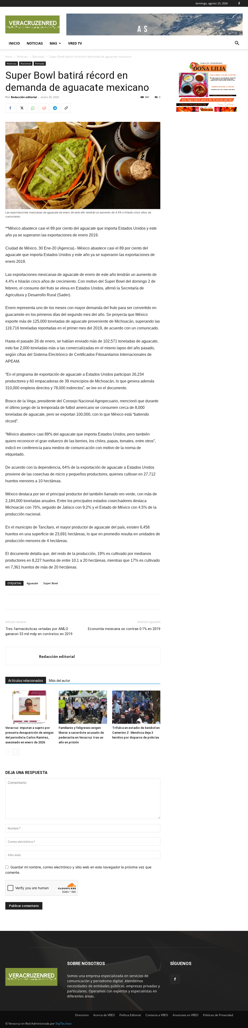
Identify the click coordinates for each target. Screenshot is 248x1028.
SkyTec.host (63, 1023)
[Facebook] (239, 3)
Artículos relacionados (25, 681)
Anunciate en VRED (185, 1015)
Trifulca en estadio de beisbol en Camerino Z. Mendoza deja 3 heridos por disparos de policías (136, 732)
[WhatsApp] (32, 108)
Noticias (35, 43)
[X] (21, 108)
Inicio (14, 43)
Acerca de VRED (104, 1015)
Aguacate (32, 583)
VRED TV (75, 43)
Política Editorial (130, 1015)
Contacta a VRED (157, 1015)
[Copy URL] (66, 108)
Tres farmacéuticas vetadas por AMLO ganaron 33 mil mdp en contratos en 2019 (38, 631)
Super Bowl (50, 583)
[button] (237, 43)
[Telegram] (55, 108)
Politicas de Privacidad (218, 1015)
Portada (39, 63)
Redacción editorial (24, 97)
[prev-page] (8, 752)
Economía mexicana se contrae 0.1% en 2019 (124, 629)
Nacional (38, 57)
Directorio (82, 1015)
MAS (53, 43)
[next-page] (16, 752)
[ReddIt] (43, 108)
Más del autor (59, 681)
